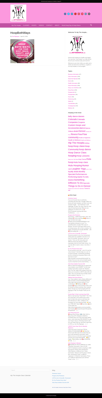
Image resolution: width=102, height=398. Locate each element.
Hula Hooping (75, 165)
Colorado (72, 119)
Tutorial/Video (71, 103)
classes (81, 116)
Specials (86, 183)
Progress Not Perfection (74, 215)
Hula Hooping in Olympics (74, 343)
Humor (70, 96)
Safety (69, 101)
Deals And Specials (73, 78)
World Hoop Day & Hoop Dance (71, 25)
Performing (71, 99)
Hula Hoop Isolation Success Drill (76, 264)
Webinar (70, 108)
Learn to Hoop (88, 169)
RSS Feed (73, 195)
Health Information (72, 83)
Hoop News (71, 90)
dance (82, 128)
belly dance (73, 116)
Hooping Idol (71, 92)
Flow (80, 134)
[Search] (91, 25)
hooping (72, 155)
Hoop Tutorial (82, 159)
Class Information (72, 76)
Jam (69, 169)
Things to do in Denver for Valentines (76, 188)
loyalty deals (73, 172)
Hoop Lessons (83, 156)
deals (76, 131)
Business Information (73, 74)
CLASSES (26, 25)
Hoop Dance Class (77, 152)
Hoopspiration (71, 94)
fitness (74, 134)
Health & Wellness (74, 140)
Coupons (81, 122)
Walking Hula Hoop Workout (75, 277)
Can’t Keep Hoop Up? (73, 312)
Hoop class (78, 146)
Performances (81, 174)
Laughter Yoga (79, 168)
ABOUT (57, 25)
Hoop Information (72, 85)
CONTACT (49, 25)
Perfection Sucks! (72, 198)
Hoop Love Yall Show (73, 87)
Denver (82, 131)
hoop (70, 146)
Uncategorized (71, 105)
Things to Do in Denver (79, 186)
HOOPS (34, 25)
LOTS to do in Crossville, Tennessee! (77, 233)
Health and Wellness (86, 140)
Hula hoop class (81, 162)
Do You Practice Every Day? (75, 248)
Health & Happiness (84, 137)
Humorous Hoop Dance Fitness (65, 387)
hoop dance (85, 149)
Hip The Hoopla (16, 25)
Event (69, 81)
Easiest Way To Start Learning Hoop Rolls (78, 294)
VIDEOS (41, 25)
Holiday (86, 143)
